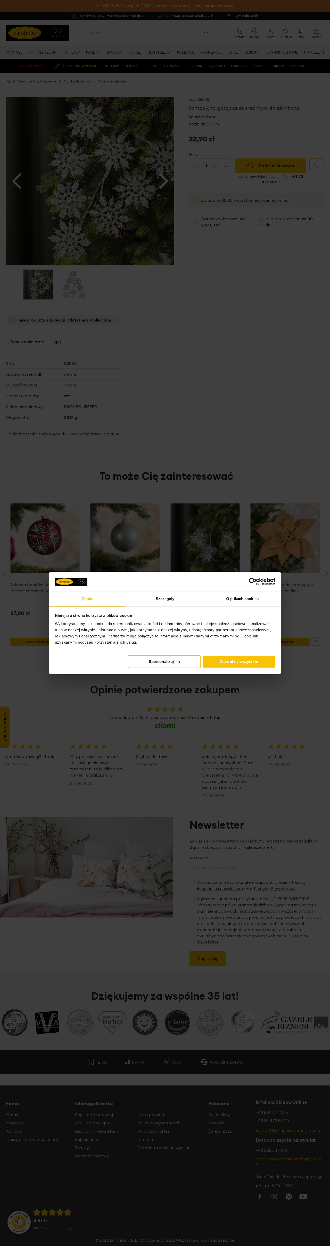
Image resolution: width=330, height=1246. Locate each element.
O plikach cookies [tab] (242, 598)
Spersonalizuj (161, 661)
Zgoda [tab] (88, 598)
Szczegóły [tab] (165, 598)
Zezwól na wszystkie (239, 661)
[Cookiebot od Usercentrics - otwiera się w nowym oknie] (252, 581)
